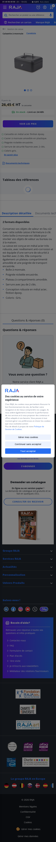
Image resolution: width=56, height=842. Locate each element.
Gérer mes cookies (28, 437)
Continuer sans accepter (28, 444)
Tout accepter (28, 451)
